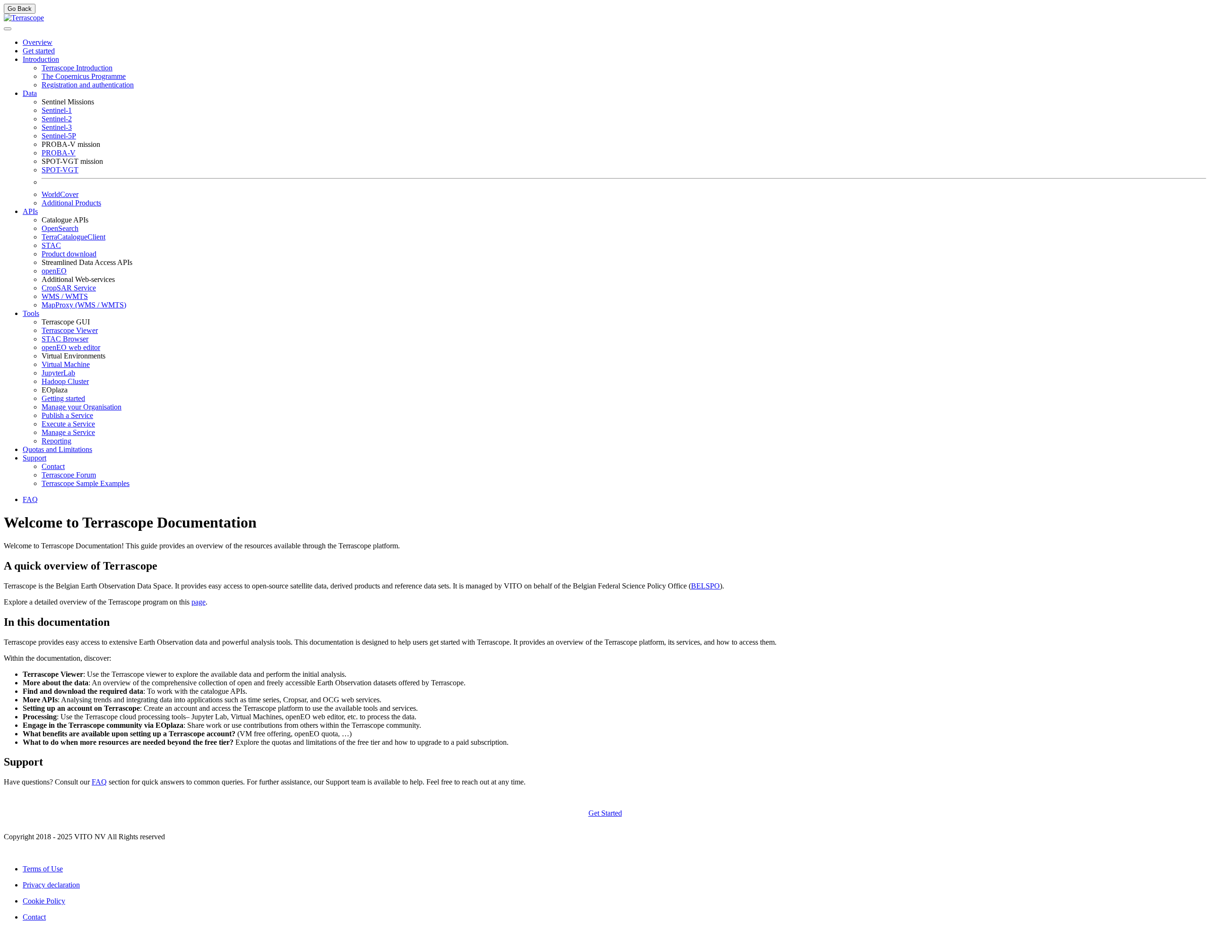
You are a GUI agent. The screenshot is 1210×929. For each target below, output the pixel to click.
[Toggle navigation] (7, 28)
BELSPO (705, 586)
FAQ (99, 782)
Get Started (605, 813)
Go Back (20, 8)
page (198, 602)
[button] (41, 59)
